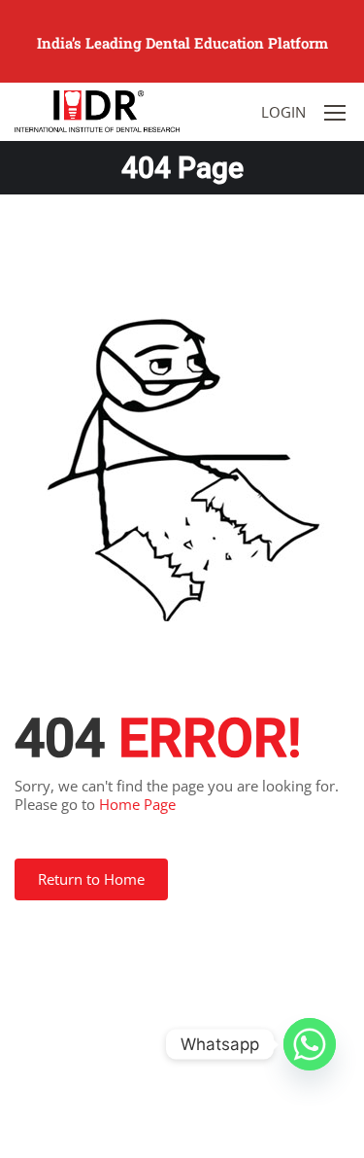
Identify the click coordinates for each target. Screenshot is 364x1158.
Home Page (137, 804)
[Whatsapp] (309, 1044)
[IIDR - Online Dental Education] (97, 110)
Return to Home (91, 879)
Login (283, 112)
